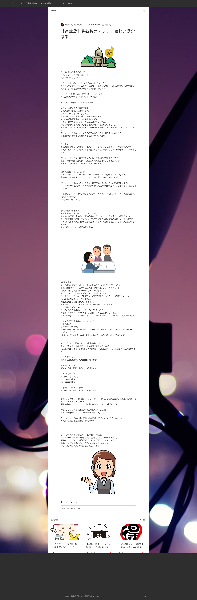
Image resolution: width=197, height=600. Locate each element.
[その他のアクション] (135, 25)
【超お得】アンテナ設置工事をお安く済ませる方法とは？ (131, 545)
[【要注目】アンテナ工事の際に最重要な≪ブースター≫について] (65, 532)
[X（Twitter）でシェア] (67, 502)
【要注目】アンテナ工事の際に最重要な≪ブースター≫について (65, 545)
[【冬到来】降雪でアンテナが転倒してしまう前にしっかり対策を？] (98, 532)
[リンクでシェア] (77, 502)
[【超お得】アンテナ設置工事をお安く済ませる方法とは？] (132, 532)
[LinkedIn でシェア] (72, 502)
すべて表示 (143, 520)
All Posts (53, 10)
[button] (144, 11)
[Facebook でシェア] (61, 502)
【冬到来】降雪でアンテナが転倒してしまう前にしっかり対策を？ (98, 545)
